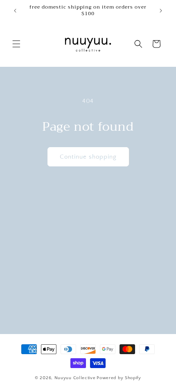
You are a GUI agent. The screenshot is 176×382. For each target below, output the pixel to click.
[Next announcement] (161, 11)
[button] (16, 44)
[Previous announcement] (15, 11)
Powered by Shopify (119, 377)
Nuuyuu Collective (75, 377)
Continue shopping (88, 156)
